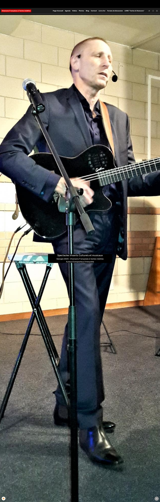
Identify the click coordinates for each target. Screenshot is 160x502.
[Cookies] (3, 498)
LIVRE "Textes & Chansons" (134, 11)
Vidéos (74, 11)
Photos (81, 11)
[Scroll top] (157, 499)
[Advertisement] (30, 4)
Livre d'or (102, 11)
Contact (94, 11)
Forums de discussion (115, 11)
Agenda (67, 11)
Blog (87, 11)
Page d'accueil (58, 11)
